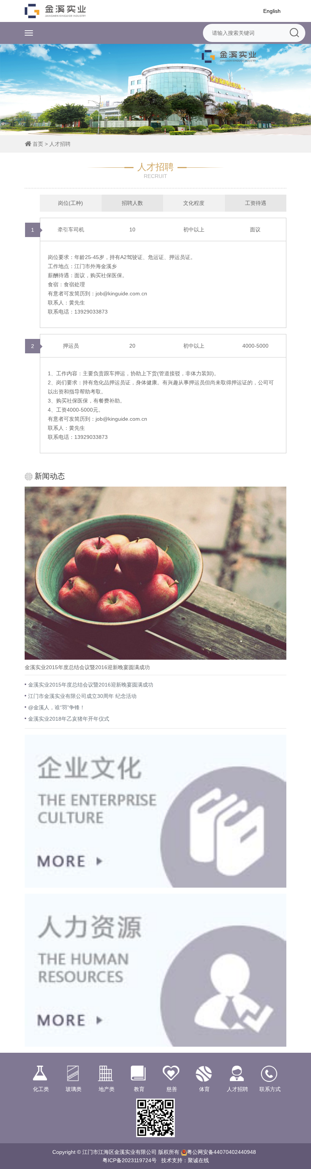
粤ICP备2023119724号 (129, 1160)
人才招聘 (60, 144)
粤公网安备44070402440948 (221, 1152)
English (272, 11)
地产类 (107, 1089)
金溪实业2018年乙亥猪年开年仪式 (68, 719)
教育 (139, 1089)
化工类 (41, 1089)
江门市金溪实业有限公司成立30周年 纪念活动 (82, 696)
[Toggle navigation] (29, 33)
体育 (204, 1089)
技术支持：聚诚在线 (185, 1160)
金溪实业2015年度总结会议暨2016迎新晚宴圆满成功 (90, 685)
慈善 (171, 1089)
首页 (38, 144)
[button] (299, 89)
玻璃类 (74, 1089)
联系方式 (270, 1089)
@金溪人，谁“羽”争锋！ (56, 707)
